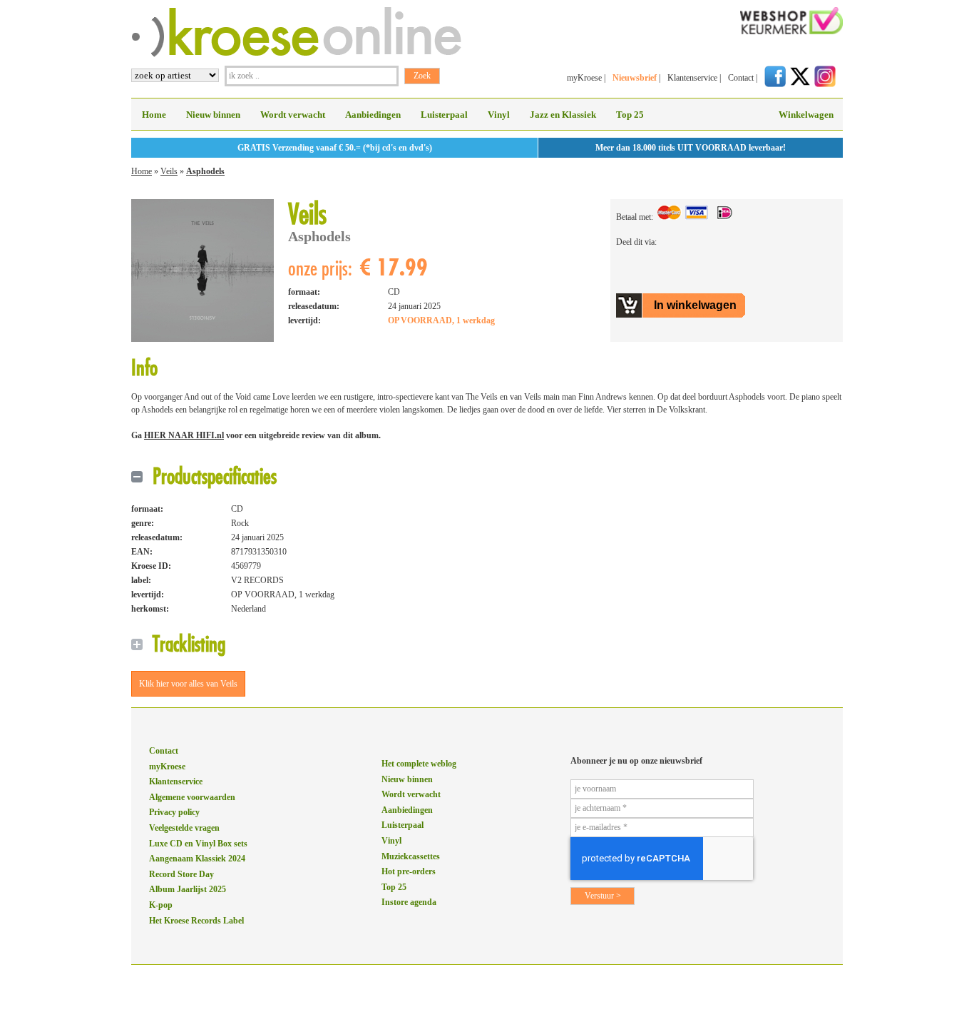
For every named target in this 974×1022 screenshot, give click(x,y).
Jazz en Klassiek (563, 114)
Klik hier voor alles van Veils (188, 684)
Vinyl (499, 114)
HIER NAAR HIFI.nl (184, 435)
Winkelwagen (806, 114)
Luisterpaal (444, 114)
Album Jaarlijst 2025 (187, 889)
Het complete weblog (418, 764)
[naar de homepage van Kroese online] (296, 54)
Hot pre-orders (408, 871)
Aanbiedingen (373, 114)
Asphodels (205, 171)
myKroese (584, 78)
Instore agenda (408, 902)
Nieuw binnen (213, 114)
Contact (741, 78)
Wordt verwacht (292, 114)
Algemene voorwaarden (192, 797)
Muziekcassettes (410, 856)
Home (154, 114)
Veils (169, 171)
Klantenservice (692, 78)
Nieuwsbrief (634, 78)
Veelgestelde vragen (184, 828)
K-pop (161, 905)
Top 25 (630, 114)
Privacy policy (174, 812)
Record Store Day (181, 874)
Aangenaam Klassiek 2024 (197, 859)
